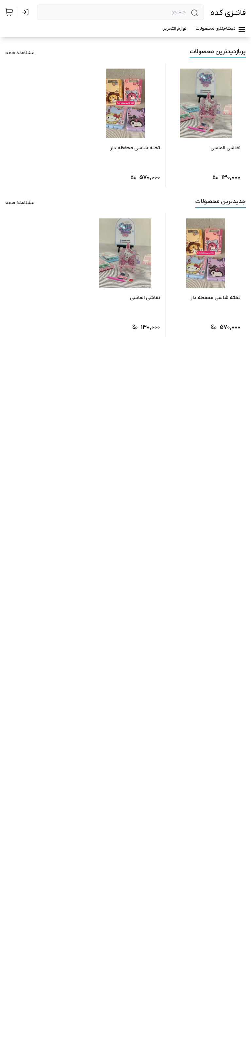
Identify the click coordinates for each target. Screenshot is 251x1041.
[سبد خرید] (9, 12)
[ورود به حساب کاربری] (26, 12)
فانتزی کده (228, 13)
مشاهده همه (20, 53)
